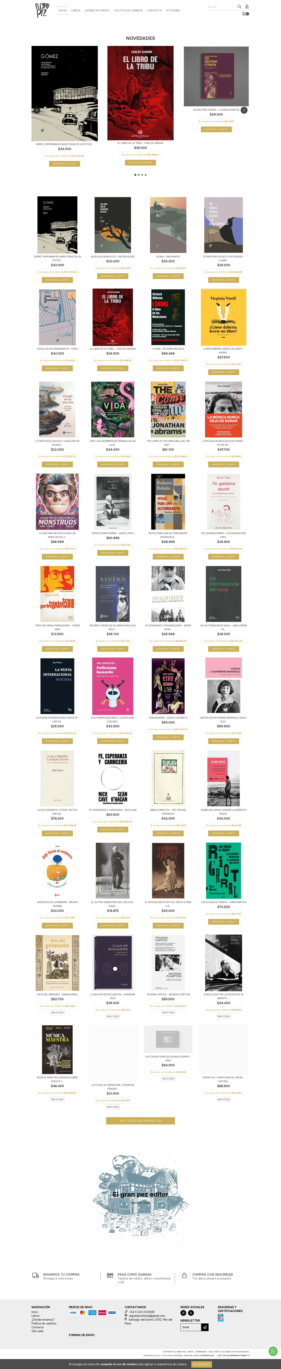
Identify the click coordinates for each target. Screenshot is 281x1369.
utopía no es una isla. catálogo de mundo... (57, 443)
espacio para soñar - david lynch (113, 533)
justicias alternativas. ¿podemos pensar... (112, 1086)
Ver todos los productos (140, 1120)
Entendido (201, 1364)
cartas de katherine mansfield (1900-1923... (223, 719)
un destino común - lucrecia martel (216, 109)
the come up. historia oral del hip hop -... (168, 443)
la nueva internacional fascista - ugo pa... (57, 719)
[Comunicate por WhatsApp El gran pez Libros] (273, 1351)
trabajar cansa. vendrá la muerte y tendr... (224, 812)
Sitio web (172, 10)
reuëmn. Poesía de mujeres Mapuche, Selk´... (113, 627)
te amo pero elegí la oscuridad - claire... (223, 258)
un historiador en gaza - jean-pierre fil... (223, 627)
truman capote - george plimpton (168, 994)
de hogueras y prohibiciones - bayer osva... (168, 627)
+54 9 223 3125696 (141, 1312)
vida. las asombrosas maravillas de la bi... (113, 443)
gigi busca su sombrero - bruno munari (57, 904)
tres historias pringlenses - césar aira (57, 627)
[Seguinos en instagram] (183, 1313)
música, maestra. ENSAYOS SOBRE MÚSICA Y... (57, 1079)
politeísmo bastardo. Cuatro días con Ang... (113, 719)
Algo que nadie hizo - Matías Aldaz (113, 256)
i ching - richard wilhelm (168, 348)
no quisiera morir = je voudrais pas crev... (223, 535)
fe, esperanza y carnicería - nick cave (113, 810)
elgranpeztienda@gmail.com (147, 1316)
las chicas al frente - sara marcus (223, 902)
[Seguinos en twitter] (191, 1313)
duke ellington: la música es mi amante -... (223, 996)
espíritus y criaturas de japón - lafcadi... (223, 1079)
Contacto (154, 10)
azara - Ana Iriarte (168, 256)
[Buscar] (239, 6)
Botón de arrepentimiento (233, 1355)
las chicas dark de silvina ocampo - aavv (168, 1058)
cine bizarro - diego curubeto (168, 717)
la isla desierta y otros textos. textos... (57, 812)
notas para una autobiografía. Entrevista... (168, 535)
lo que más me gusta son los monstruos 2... (57, 535)
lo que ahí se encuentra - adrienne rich (112, 996)
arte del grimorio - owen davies (57, 994)
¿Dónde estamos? (97, 10)
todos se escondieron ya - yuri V (57, 348)
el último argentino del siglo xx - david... (112, 904)
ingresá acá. (207, 1355)
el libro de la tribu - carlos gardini (140, 143)
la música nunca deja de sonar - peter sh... (223, 443)
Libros (75, 10)
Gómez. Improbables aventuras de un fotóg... (64, 144)
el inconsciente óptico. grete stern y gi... (168, 904)
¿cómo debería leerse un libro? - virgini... (223, 350)
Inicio (63, 10)
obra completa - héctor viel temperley (168, 812)
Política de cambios (128, 10)
